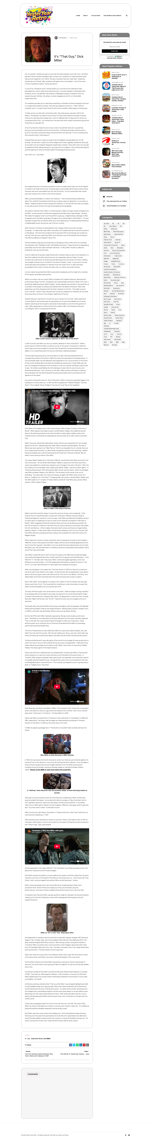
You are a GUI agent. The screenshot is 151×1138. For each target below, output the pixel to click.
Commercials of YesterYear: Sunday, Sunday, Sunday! (119, 98)
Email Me (109, 196)
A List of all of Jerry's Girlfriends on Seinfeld (119, 76)
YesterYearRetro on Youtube (116, 206)
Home (78, 15)
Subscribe (114, 51)
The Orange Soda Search (112, 15)
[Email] (87, 1045)
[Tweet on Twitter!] (74, 1045)
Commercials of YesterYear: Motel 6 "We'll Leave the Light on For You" (119, 87)
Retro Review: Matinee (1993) (117, 132)
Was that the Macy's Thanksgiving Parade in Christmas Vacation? (119, 175)
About (85, 15)
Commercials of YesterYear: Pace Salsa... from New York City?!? (118, 120)
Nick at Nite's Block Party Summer (118, 165)
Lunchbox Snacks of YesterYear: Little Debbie (119, 109)
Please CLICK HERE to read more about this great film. (50, 770)
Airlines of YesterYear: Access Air (119, 142)
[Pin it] (84, 1045)
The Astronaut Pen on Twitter (117, 201)
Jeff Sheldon (63, 37)
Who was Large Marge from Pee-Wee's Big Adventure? (117, 153)
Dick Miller (47, 1038)
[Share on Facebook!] (70, 1045)
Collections (95, 15)
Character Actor (37, 1038)
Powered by (110, 56)
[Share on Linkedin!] (80, 1045)
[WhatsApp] (77, 1045)
